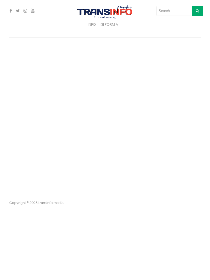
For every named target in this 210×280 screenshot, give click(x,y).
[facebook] (10, 11)
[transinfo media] (105, 10)
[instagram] (24, 11)
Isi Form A (109, 24)
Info (92, 24)
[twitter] (17, 11)
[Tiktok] (37, 11)
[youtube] (32, 11)
